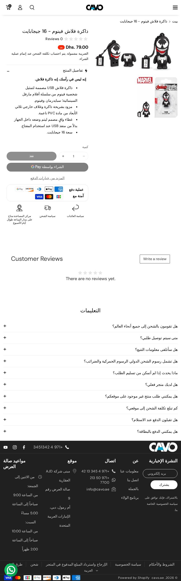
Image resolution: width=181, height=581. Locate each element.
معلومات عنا (129, 471)
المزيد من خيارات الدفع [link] (47, 178)
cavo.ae (158, 578)
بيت (175, 21)
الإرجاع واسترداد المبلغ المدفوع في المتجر (76, 564)
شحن (34, 564)
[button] (173, 7)
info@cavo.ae (98, 489)
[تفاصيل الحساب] (20, 7)
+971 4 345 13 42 (95, 471)
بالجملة (133, 489)
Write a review (154, 259)
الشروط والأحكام (161, 564)
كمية (85, 147)
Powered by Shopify (134, 578)
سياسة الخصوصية (128, 564)
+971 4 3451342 (48, 447)
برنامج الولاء (130, 497)
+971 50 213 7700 (99, 480)
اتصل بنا (133, 480)
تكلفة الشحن (40, 54)
